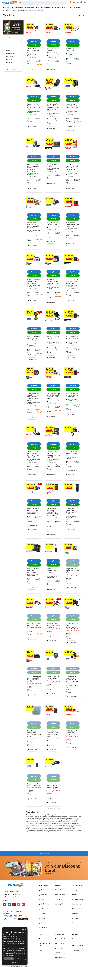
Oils (42, 908)
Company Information (75, 940)
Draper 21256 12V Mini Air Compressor (52, 338)
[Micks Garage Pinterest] (14, 905)
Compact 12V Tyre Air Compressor (33, 624)
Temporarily (72, 575)
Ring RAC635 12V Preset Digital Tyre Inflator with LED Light (72, 571)
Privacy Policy (59, 943)
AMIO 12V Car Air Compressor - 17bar (72, 732)
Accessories (44, 894)
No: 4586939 (68, 352)
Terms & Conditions (61, 939)
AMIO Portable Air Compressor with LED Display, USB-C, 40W (34, 106)
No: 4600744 (29, 582)
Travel (43, 918)
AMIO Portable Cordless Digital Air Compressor (72, 224)
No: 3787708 (29, 745)
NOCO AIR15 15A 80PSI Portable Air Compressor (72, 395)
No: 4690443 (48, 178)
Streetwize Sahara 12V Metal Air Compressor (33, 281)
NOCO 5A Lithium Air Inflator (52, 165)
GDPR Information (61, 953)
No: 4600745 (48, 584)
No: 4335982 (48, 745)
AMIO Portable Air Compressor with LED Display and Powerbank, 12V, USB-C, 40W (33, 168)
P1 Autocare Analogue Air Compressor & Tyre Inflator (34, 733)
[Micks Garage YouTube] (24, 905)
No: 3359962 (68, 637)
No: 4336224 (68, 183)
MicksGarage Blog (77, 945)
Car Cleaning (46, 7)
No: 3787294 (29, 64)
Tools (70, 7)
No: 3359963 (29, 690)
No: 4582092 (48, 469)
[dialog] (15, 946)
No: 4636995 (29, 469)
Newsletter (75, 918)
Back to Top (44, 853)
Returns (74, 894)
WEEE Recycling (60, 957)
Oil (38, 7)
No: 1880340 (68, 465)
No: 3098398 (48, 635)
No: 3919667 (48, 525)
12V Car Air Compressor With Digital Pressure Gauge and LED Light (72, 168)
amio (9, 50)
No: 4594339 (68, 408)
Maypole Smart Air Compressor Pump (33, 784)
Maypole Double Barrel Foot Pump (52, 223)
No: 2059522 (48, 123)
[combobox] (23, 929)
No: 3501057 (29, 353)
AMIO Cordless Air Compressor (72, 49)
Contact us (75, 923)
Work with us (76, 950)
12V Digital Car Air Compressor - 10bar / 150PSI (52, 50)
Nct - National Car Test (44, 944)
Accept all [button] (8, 958)
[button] (14, 962)
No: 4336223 (48, 410)
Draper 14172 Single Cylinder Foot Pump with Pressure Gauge (52, 786)
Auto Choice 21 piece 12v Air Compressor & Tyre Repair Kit (53, 454)
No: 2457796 (48, 236)
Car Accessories (18, 7)
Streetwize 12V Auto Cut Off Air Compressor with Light (52, 282)
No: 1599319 (68, 582)
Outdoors (78, 7)
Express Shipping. (38, 61)
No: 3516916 (29, 520)
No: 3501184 (48, 688)
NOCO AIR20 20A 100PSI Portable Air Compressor (72, 281)
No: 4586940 (68, 295)
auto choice (11, 53)
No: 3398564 (48, 296)
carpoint (10, 56)
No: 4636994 (29, 183)
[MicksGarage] (9, 3)
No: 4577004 (48, 352)
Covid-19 (41, 950)
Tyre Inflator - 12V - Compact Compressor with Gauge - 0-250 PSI (72, 626)
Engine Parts (45, 904)
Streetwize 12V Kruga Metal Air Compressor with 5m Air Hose (33, 225)
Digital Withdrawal (77, 899)
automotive (32, 10)
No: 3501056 (68, 121)
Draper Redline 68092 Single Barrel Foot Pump (53, 625)
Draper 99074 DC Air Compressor (33, 509)
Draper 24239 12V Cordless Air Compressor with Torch (72, 511)
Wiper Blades (30, 7)
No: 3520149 (68, 692)
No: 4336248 (68, 743)
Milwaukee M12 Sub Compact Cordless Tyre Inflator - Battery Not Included (52, 512)
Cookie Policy (59, 948)
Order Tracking (76, 904)
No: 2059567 (29, 295)
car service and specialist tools (19, 10)
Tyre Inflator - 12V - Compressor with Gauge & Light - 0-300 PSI (34, 679)
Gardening (44, 927)
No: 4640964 (48, 797)
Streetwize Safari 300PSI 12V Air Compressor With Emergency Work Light (52, 107)
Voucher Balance (77, 908)
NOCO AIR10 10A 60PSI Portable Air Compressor (72, 338)
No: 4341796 (29, 794)
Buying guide (59, 904)
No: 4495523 (68, 238)
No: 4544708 (68, 62)
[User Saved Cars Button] (77, 2)
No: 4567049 (68, 524)
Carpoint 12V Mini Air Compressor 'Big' (72, 453)
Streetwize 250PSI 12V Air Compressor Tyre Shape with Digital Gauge (33, 396)
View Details (32, 70)
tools (7, 10)
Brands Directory (60, 890)
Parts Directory (60, 894)
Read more (17, 955)
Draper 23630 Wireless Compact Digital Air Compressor (52, 571)
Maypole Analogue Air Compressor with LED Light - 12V (33, 339)
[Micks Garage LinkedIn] (10, 905)
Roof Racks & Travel (59, 7)
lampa (10, 62)
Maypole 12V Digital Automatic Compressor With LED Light (72, 106)
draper (10, 59)
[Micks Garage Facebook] (5, 905)
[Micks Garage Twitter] (19, 905)
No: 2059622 (29, 240)
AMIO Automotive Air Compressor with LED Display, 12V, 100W (33, 454)
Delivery (74, 890)
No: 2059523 (29, 412)
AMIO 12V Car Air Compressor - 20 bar (33, 50)
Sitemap (57, 899)
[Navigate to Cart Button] (85, 2)
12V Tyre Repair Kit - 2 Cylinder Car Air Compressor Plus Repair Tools (53, 395)
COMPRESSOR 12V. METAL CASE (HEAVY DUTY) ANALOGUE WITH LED (72, 680)
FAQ (40, 939)
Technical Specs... (72, 126)
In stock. (28, 61)
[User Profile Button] (81, 2)
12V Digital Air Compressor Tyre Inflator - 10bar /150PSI (52, 733)
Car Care (43, 913)
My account (75, 913)
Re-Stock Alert (72, 587)
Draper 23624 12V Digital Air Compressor (33, 570)
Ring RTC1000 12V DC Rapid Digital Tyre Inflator (52, 678)
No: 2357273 (29, 634)
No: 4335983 (48, 64)
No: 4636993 (29, 121)
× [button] (25, 929)
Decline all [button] (20, 958)
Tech (42, 923)
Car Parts (7, 7)
